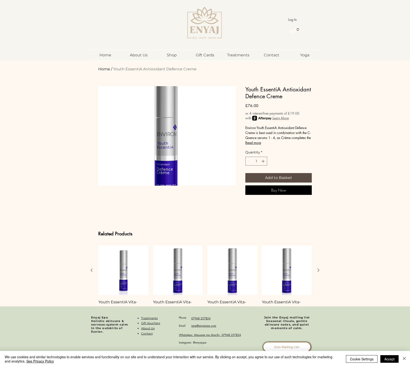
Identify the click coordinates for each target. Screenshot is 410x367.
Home (104, 69)
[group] (205, 285)
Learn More (280, 118)
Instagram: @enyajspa (192, 342)
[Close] (404, 359)
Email (182, 326)
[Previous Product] (91, 270)
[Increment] (263, 161)
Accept (389, 359)
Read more (253, 142)
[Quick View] (123, 270)
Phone (182, 318)
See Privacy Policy (40, 361)
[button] (295, 30)
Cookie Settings (361, 359)
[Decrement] (249, 161)
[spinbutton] (256, 161)
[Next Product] (318, 270)
